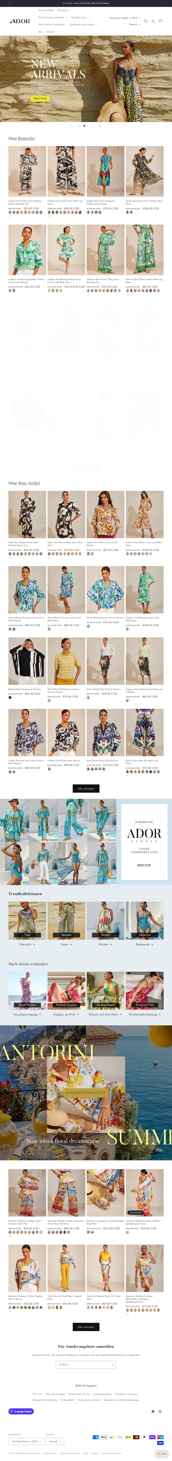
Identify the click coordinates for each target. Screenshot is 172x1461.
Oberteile (25, 944)
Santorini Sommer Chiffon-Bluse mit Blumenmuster (144, 362)
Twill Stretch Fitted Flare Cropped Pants (65, 1297)
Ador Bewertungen (55, 1394)
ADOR (19, 1453)
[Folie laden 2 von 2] (84, 125)
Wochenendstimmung (143, 1014)
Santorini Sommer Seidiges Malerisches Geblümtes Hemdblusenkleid (100, 364)
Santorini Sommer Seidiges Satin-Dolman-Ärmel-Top (25, 1222)
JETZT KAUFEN (86, 842)
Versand (94, 1453)
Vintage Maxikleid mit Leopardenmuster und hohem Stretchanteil (62, 364)
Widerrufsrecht (50, 1453)
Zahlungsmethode (102, 1394)
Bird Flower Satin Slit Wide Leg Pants (142, 762)
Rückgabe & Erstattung (45, 1400)
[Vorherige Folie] (71, 126)
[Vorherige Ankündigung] (9, 3)
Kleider (104, 944)
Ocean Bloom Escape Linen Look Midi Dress (64, 619)
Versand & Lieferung (126, 1394)
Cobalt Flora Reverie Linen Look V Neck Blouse (26, 762)
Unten (65, 944)
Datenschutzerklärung (70, 1453)
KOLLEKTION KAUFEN (86, 1093)
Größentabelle (67, 1400)
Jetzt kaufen (86, 78)
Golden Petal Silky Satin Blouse (64, 760)
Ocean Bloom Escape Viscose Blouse (105, 617)
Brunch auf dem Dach (103, 1014)
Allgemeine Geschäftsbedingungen (121, 1400)
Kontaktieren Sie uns (79, 1394)
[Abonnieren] (112, 1365)
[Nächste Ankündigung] (162, 3)
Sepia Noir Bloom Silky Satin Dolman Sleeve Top (23, 544)
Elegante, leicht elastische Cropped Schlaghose (65, 443)
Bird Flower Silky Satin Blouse (102, 760)
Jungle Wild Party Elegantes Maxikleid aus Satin (101, 202)
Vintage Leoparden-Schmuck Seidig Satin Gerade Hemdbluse (26, 362)
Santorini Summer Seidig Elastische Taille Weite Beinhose (65, 1222)
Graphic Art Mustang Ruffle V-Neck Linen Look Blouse (26, 280)
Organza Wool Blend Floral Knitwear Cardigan (144, 690)
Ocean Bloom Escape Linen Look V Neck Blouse (26, 619)
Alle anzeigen (86, 467)
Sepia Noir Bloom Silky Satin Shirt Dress (65, 544)
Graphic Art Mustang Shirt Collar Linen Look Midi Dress (64, 280)
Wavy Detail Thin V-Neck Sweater (104, 689)
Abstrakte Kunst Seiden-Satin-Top (143, 442)
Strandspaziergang (25, 1014)
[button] (64, 10)
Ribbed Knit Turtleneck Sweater (24, 442)
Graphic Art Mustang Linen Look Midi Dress (142, 619)
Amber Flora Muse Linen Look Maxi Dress (144, 544)
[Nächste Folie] (92, 126)
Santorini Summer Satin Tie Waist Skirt (103, 1297)
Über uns (37, 1394)
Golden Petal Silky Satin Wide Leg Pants (65, 202)
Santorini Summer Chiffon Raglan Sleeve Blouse (25, 1297)
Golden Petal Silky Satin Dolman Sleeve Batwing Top (25, 202)
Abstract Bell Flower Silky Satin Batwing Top (103, 280)
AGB (85, 1453)
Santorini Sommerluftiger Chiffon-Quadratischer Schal (143, 1222)
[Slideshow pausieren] (101, 126)
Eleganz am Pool (64, 1014)
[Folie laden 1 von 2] (79, 125)
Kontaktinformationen (111, 1453)
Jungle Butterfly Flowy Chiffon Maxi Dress (144, 202)
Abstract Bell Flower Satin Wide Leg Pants (144, 280)
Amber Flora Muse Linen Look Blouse (102, 544)
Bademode (143, 944)
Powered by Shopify (31, 1453)
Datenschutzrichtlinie (89, 1400)
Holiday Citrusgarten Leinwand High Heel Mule (105, 1222)
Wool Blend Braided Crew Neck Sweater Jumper (103, 443)
